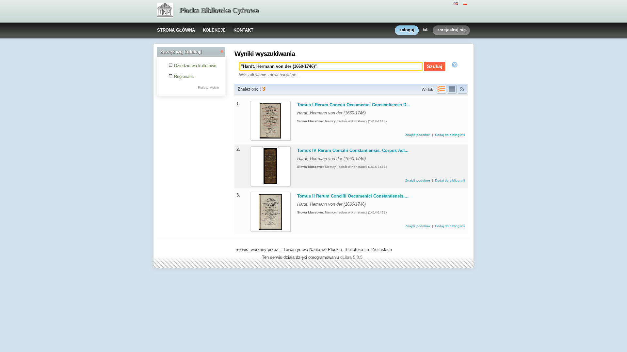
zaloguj (406, 29)
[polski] (466, 3)
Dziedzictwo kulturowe (195, 65)
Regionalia (184, 76)
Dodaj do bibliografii (450, 135)
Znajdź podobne (418, 135)
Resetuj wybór (208, 87)
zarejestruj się (451, 29)
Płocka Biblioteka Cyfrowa (219, 10)
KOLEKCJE (214, 30)
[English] (456, 3)
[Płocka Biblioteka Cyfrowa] (165, 11)
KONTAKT (243, 30)
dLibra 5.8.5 (352, 257)
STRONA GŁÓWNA (176, 30)
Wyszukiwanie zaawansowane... (269, 74)
